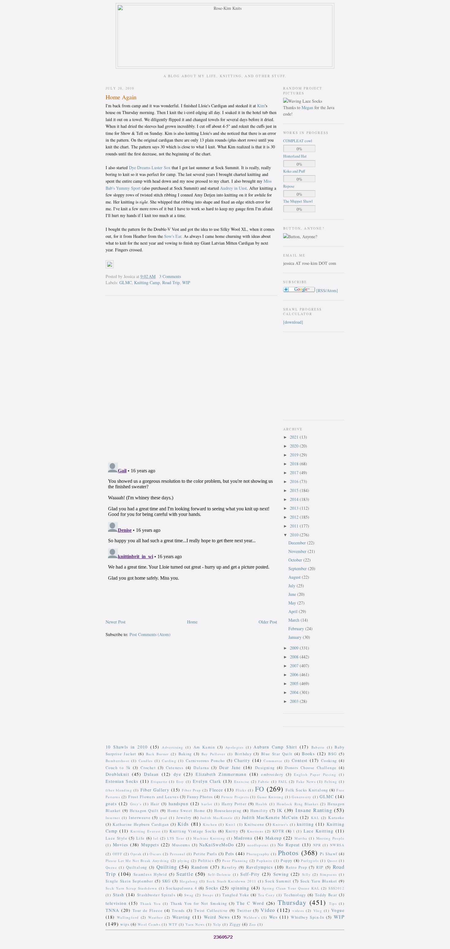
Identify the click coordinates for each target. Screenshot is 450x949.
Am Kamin (204, 747)
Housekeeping (228, 810)
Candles (146, 760)
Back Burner (157, 754)
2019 (295, 455)
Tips (333, 903)
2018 (295, 464)
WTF (173, 924)
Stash (118, 895)
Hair (155, 803)
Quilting (166, 866)
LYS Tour (175, 838)
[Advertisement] (301, 375)
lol (155, 838)
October (295, 560)
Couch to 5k (118, 767)
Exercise (241, 781)
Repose (288, 186)
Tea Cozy (266, 895)
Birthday (243, 754)
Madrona (243, 838)
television (116, 903)
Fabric (263, 781)
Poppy (286, 860)
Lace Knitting (318, 831)
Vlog (317, 910)
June (292, 594)
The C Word (250, 903)
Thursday (292, 902)
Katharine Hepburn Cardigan (141, 824)
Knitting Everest (145, 831)
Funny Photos (200, 796)
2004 (295, 692)
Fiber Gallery (155, 790)
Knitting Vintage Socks (193, 831)
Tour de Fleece (148, 910)
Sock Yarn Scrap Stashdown (131, 888)
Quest (332, 860)
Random (199, 867)
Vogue (337, 910)
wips (124, 924)
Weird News (217, 917)
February (296, 628)
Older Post (268, 622)
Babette (318, 747)
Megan (307, 107)
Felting (330, 781)
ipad (163, 817)
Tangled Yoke (235, 895)
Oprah (135, 854)
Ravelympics (259, 867)
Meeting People (330, 838)
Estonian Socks (122, 781)
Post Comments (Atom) (150, 634)
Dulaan (151, 774)
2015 (295, 490)
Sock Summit (278, 881)
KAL (315, 817)
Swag (189, 895)
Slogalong (189, 881)
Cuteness (174, 767)
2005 (295, 683)
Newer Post (116, 622)
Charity (242, 760)
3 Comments (170, 276)
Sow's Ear (172, 236)
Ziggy (235, 924)
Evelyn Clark (207, 781)
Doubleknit (117, 774)
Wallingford (128, 917)
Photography (257, 854)
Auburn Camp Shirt (275, 747)
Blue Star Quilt (277, 754)
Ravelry (229, 867)
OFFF (117, 854)
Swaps (208, 895)
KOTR (278, 831)
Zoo (252, 924)
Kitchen (210, 824)
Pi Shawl (328, 853)
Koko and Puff (294, 171)
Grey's (135, 804)
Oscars (155, 854)
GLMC (125, 282)
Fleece (216, 790)
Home (192, 622)
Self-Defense (219, 874)
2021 (295, 437)
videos (298, 910)
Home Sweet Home (186, 810)
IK (280, 810)
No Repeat (289, 845)
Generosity (301, 797)
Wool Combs (149, 924)
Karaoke (336, 817)
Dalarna (201, 767)
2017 (295, 472)
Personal (177, 854)
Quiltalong (136, 867)
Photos (288, 852)
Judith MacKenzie (216, 817)
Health (261, 804)
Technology (295, 895)
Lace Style (116, 838)
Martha (300, 838)
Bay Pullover (213, 754)
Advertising (172, 747)
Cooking (329, 760)
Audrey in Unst (233, 188)
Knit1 (231, 824)
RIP (319, 867)
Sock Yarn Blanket (318, 881)
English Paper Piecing (315, 774)
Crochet (148, 767)
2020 (295, 446)
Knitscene (254, 824)
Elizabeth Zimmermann (221, 774)
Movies (120, 845)
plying (183, 860)
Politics (206, 860)
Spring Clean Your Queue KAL (291, 888)
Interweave (140, 817)
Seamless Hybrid (150, 874)
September (298, 568)
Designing (265, 767)
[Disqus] (191, 378)
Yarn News (195, 924)
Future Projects (235, 797)
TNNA (112, 910)
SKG (166, 881)
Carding (169, 760)
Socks (212, 888)
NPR (317, 845)
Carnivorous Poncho (205, 760)
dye (177, 774)
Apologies (234, 747)
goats (111, 803)
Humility (259, 810)
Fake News (306, 781)
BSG (332, 754)
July (292, 586)
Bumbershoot (117, 760)
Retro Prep (296, 867)
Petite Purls (205, 853)
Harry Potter (234, 803)
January (295, 637)
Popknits (264, 860)
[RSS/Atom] (327, 290)
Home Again (121, 97)
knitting (305, 824)
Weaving (181, 917)
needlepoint (257, 845)
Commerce (273, 760)
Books (308, 754)
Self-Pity (250, 874)
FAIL (283, 781)
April (293, 611)
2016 (295, 481)
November (298, 551)
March (294, 620)
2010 (295, 535)
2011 (295, 526)
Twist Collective (211, 910)
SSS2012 (336, 888)
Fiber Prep (191, 790)
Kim (261, 106)
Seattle (184, 873)
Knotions (255, 831)
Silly (306, 874)
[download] (293, 322)
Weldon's (251, 917)
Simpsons (328, 874)
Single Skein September (129, 881)
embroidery (272, 774)
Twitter (244, 910)
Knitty (232, 831)
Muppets (150, 845)
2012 (295, 517)
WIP (186, 282)
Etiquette (159, 781)
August (295, 577)
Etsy (180, 781)
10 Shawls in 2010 (127, 747)
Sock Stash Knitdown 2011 (231, 881)
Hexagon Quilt (144, 810)
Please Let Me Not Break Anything (137, 860)
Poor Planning (235, 860)
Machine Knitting (209, 838)
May (292, 603)
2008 (295, 657)
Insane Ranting (313, 810)
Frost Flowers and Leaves (153, 796)
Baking (185, 754)
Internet (113, 817)
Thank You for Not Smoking (199, 903)
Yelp (217, 924)
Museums (181, 845)
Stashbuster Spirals (156, 895)
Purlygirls (310, 860)
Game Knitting (270, 797)
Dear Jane (230, 767)
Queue (111, 867)
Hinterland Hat (295, 156)
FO (259, 788)
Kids (183, 823)
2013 (295, 508)
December (297, 543)
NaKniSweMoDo (216, 845)
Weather (155, 917)
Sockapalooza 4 (181, 888)
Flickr (241, 790)
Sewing (281, 874)
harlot (206, 804)
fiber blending (119, 790)
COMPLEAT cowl (297, 140)
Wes (273, 917)
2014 (295, 499)
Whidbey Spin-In (307, 917)
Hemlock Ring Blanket (297, 804)
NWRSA (337, 845)
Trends (178, 910)
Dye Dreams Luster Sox (150, 167)
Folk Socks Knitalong (307, 790)
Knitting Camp (147, 282)
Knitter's (280, 824)
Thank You (150, 903)
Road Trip (171, 282)
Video (268, 909)
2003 (295, 701)
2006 (295, 674)
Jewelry (184, 817)
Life (140, 838)
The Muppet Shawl (298, 201)
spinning (240, 888)
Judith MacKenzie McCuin (270, 817)
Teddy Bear (326, 895)
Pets (229, 853)
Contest (300, 760)
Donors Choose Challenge (310, 767)
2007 (295, 666)
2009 (295, 648)
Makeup (273, 838)
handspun (178, 803)
